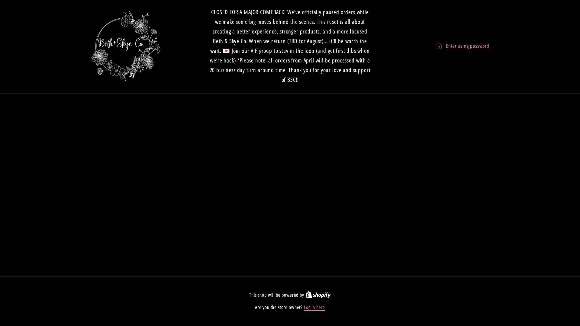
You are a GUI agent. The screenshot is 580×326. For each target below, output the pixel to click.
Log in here (314, 307)
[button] (462, 46)
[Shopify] (318, 295)
